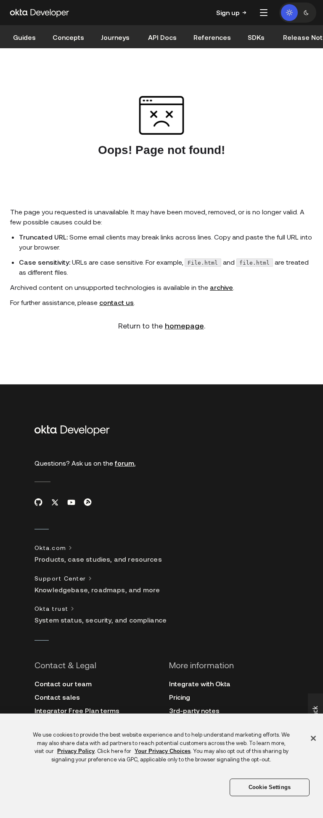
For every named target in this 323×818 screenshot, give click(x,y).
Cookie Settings (270, 787)
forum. (125, 463)
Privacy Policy (76, 751)
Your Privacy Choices (163, 751)
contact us (116, 302)
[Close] (313, 738)
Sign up (228, 12)
